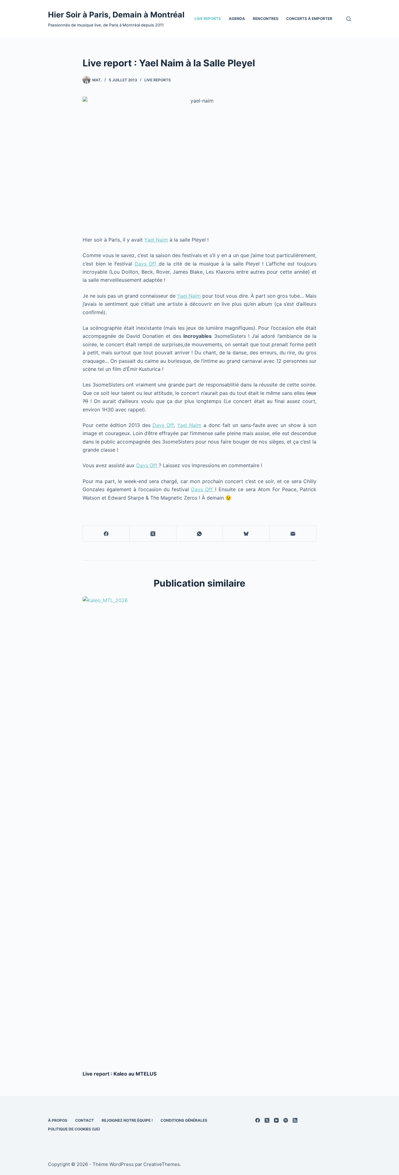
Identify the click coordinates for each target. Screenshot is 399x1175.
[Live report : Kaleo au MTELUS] (199, 830)
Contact (84, 1120)
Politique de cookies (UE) (74, 1129)
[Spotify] (285, 1120)
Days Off (147, 264)
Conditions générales (184, 1120)
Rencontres (265, 18)
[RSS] (295, 1120)
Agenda (237, 18)
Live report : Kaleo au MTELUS (119, 1074)
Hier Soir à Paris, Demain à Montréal (116, 14)
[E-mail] (293, 534)
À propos (57, 1120)
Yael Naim (156, 240)
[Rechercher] (348, 19)
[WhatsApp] (199, 534)
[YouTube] (276, 1120)
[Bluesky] (246, 534)
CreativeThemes (161, 1164)
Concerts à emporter (309, 18)
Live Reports (208, 18)
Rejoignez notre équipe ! (127, 1120)
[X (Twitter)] (153, 534)
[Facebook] (106, 534)
